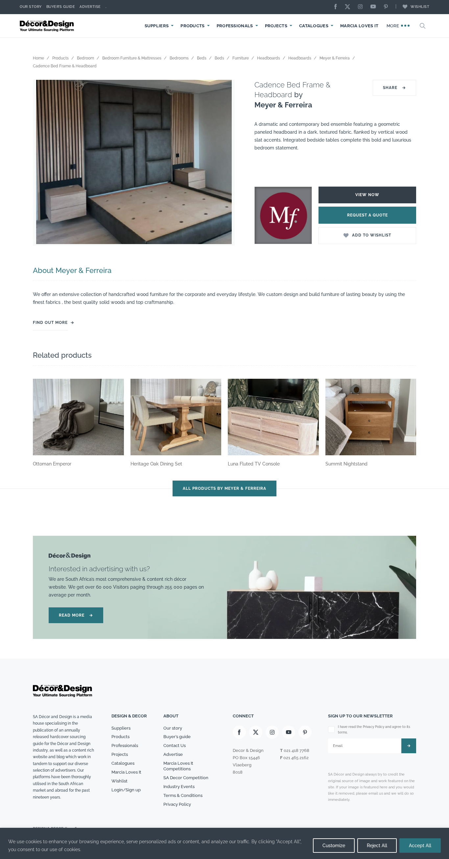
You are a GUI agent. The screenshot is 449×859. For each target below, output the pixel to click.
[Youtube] (374, 7)
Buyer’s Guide (60, 7)
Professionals (235, 25)
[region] (224, 843)
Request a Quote (367, 215)
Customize (333, 845)
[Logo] (48, 26)
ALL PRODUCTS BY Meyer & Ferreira (224, 488)
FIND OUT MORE (50, 322)
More (394, 25)
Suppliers (157, 25)
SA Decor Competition (185, 777)
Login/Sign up (126, 789)
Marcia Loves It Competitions (178, 766)
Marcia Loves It (359, 25)
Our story (31, 7)
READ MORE (76, 615)
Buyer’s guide (177, 736)
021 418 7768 (296, 750)
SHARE (394, 87)
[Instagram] (362, 7)
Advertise (90, 7)
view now (367, 194)
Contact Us (174, 745)
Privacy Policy (177, 804)
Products (192, 25)
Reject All (377, 845)
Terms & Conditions (182, 795)
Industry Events (179, 786)
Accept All (420, 845)
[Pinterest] (387, 7)
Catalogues (313, 25)
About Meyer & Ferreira (72, 270)
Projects (276, 25)
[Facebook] (337, 7)
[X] (349, 7)
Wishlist (420, 7)
